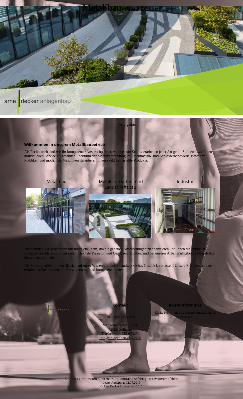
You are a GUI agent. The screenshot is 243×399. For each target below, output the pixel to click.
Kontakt (126, 379)
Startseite (72, 379)
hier (171, 312)
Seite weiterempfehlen (162, 379)
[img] (121, 59)
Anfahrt (139, 379)
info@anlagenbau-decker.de (120, 338)
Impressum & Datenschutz (99, 379)
